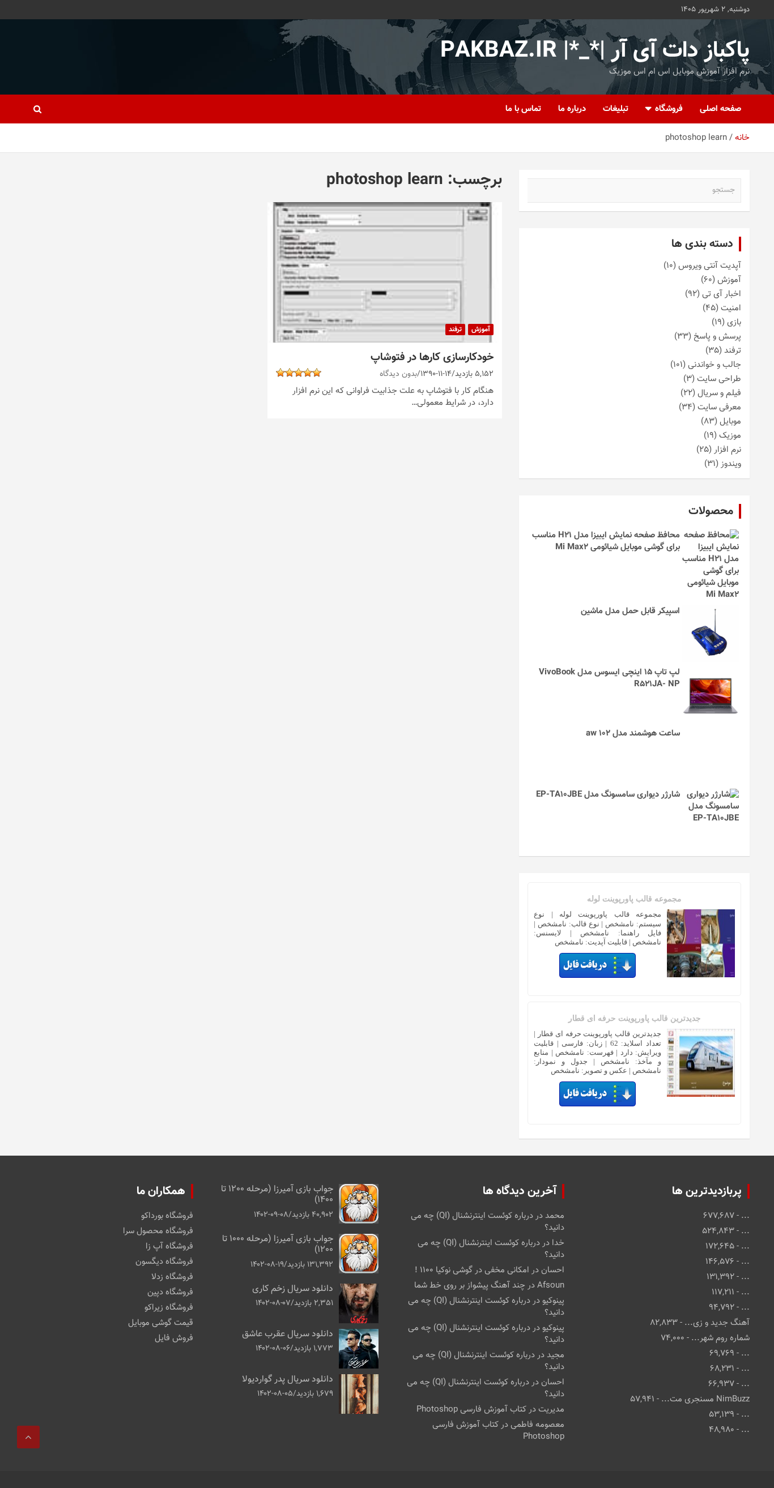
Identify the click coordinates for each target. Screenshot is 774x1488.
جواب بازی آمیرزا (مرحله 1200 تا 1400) (277, 1194)
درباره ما (572, 109)
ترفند (455, 329)
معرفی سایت (719, 407)
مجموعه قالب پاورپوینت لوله (634, 899)
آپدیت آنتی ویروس (709, 266)
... (745, 1215)
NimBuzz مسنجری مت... (705, 1399)
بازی (734, 322)
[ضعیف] (316, 372)
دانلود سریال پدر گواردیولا (287, 1379)
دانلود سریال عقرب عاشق (287, 1334)
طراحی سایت (719, 379)
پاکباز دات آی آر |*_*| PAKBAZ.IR (595, 51)
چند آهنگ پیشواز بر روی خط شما (469, 1285)
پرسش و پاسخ (717, 337)
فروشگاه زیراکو (168, 1307)
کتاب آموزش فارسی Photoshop (471, 1409)
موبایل (730, 421)
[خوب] (298, 372)
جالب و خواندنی (714, 365)
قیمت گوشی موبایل (160, 1322)
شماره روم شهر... (720, 1338)
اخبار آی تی (721, 294)
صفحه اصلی (720, 109)
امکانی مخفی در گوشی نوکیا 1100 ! (472, 1270)
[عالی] (289, 372)
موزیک (730, 436)
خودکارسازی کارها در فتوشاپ (432, 357)
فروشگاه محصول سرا (158, 1231)
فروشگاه (669, 109)
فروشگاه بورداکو (167, 1215)
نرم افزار (727, 450)
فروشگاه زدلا (172, 1277)
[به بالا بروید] (28, 1437)
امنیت (731, 308)
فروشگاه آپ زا (169, 1246)
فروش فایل (174, 1338)
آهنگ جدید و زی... (717, 1322)
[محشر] (280, 372)
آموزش (480, 329)
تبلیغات (615, 109)
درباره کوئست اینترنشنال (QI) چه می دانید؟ (487, 1221)
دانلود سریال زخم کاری (292, 1289)
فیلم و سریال (719, 393)
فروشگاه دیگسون (164, 1261)
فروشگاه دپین (170, 1292)
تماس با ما (523, 109)
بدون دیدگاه (398, 374)
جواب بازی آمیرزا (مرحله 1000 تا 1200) (277, 1244)
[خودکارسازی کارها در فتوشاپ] (384, 272)
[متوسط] (307, 372)
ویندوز (731, 464)
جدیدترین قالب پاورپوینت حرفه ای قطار (634, 1018)
